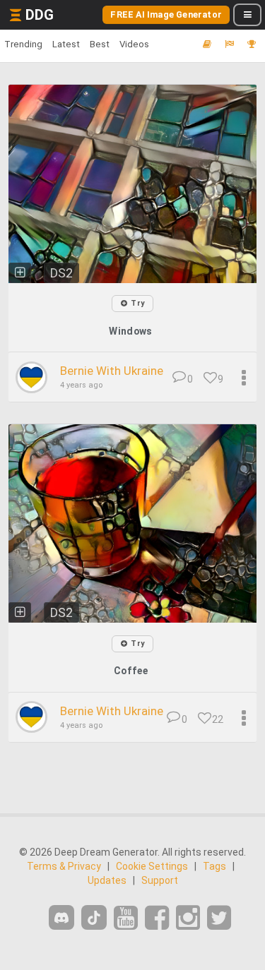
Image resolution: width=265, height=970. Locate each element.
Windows (130, 331)
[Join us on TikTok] (94, 917)
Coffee (131, 670)
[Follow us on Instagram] (188, 918)
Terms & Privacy (64, 866)
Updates (107, 880)
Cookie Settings (152, 866)
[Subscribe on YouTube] (126, 918)
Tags (214, 866)
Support (159, 880)
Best (100, 44)
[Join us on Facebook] (157, 918)
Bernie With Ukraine (111, 371)
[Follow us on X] (219, 918)
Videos (134, 44)
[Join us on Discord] (61, 917)
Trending (23, 44)
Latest (66, 44)
